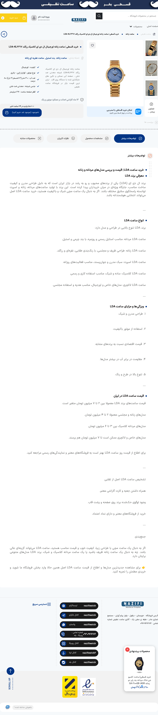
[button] (142, 686)
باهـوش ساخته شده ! (23, 707)
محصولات (137, 26)
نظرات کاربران (63, 138)
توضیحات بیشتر (128, 138)
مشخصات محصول (93, 138)
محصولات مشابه (27, 138)
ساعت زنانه (130, 34)
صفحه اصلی (152, 26)
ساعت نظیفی (146, 34)
